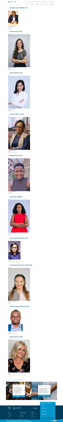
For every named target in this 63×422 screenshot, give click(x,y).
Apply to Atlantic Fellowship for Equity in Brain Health (30, 1)
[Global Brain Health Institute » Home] (12, 2)
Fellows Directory (40, 1)
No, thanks (54, 420)
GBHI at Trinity (22, 416)
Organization (44, 414)
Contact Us (9, 415)
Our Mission (9, 413)
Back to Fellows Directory (12, 26)
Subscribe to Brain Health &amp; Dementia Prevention (16, 379)
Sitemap (9, 416)
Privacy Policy (29, 421)
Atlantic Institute (33, 416)
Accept (51, 420)
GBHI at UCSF (22, 415)
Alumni (32, 415)
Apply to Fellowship (22, 413)
